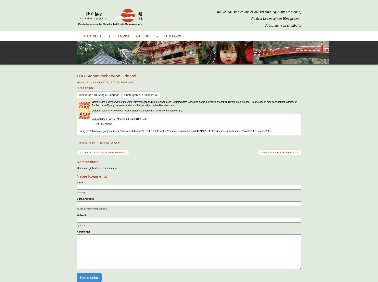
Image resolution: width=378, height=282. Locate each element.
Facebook (172, 36)
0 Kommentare (85, 87)
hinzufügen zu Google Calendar (99, 95)
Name (80, 182)
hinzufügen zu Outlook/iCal (141, 95)
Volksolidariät (126, 82)
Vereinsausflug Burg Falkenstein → (279, 152)
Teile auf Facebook (110, 142)
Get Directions (103, 124)
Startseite (92, 36)
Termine (123, 36)
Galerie (143, 36)
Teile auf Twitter (87, 142)
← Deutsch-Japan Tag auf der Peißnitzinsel (103, 152)
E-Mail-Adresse (85, 198)
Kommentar (83, 231)
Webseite (82, 215)
